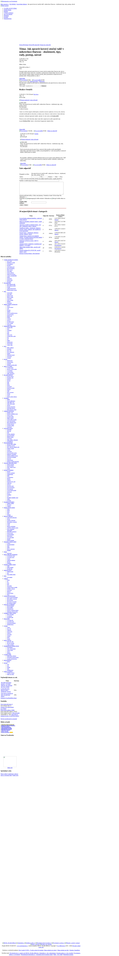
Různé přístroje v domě (11, 409)
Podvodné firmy (10, 608)
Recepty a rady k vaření (12, 369)
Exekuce (8, 449)
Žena (61, 176)
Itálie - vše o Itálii (58, 954)
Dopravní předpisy (10, 435)
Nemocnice (9, 324)
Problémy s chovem (11, 588)
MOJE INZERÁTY (7, 660)
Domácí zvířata (10, 593)
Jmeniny (8, 636)
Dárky (8, 637)
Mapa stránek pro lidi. (63, 950)
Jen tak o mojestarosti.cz (12, 658)
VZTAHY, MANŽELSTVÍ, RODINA (11, 259)
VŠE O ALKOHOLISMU (6, 727)
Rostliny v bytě (10, 412)
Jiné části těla (9, 343)
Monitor (8, 478)
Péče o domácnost (10, 352)
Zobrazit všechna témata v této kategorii (29, 253)
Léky (8, 308)
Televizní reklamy (10, 465)
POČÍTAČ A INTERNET (8, 470)
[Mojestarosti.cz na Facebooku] (9, 1)
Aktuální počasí (10, 670)
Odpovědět (22, 78)
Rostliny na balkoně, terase (12, 413)
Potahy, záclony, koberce (12, 396)
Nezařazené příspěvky (11, 623)
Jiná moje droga (10, 314)
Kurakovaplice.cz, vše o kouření (65, 953)
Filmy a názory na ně (11, 467)
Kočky (8, 580)
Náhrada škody (10, 460)
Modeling (9, 550)
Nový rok (9, 628)
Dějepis (8, 519)
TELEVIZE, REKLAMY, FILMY (10, 463)
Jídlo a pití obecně (10, 373)
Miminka (9, 301)
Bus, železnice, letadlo (11, 603)
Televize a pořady (10, 464)
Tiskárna (9, 480)
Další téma (42, 81)
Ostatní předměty (10, 534)
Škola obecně (9, 536)
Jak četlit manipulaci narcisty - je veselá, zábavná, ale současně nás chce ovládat (6, 685)
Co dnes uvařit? (10, 367)
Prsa (8, 337)
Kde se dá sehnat (10, 614)
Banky (8, 511)
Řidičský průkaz (10, 437)
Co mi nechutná (10, 372)
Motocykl (9, 431)
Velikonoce (9, 630)
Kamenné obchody (10, 544)
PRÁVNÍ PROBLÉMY (8, 442)
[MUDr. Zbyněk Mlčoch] (9, 943)
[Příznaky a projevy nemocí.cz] (72, 943)
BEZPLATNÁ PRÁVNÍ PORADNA (8, 725)
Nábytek (8, 389)
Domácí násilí (9, 280)
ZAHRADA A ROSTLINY (9, 411)
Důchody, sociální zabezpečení (13, 461)
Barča (56, 230)
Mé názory (9, 504)
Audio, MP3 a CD (10, 402)
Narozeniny (9, 634)
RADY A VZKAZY (7, 640)
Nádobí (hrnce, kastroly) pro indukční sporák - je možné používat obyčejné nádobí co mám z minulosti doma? (31, 237)
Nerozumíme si (10, 264)
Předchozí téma (34, 81)
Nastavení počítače (10, 487)
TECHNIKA (12, 4)
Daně (8, 513)
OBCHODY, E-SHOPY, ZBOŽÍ (10, 541)
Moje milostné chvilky (11, 285)
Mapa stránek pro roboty (50, 950)
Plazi (8, 584)
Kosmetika (9, 349)
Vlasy (8, 331)
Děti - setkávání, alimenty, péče (13, 447)
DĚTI (5, 291)
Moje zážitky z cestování (12, 598)
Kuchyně (9, 379)
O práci (8, 558)
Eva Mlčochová (61, 946)
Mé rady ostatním (10, 643)
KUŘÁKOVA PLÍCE (5, 726)
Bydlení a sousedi (10, 448)
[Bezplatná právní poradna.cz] (43, 943)
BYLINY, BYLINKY (5, 732)
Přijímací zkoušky (10, 540)
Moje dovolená (10, 600)
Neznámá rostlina (10, 425)
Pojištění (9, 514)
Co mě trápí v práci (11, 555)
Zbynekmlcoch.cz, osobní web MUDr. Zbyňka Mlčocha (24, 953)
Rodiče (8, 277)
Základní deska (10, 474)
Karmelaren (58, 245)
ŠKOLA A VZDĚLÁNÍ (8, 516)
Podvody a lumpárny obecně (12, 610)
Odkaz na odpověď (52, 131)
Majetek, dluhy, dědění (11, 444)
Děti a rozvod (9, 269)
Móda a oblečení (10, 347)
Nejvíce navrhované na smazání (9, 719)
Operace (8, 320)
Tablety (8, 499)
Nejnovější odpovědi (34, 45)
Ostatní (8, 638)
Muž (56, 176)
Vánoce (8, 627)
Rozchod (9, 265)
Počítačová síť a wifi (11, 481)
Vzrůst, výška (9, 344)
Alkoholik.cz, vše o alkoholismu (47, 953)
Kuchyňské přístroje (22, 4)
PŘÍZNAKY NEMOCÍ (5, 730)
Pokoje (8, 385)
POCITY (5, 359)
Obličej (8, 340)
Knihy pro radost (10, 674)
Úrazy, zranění (10, 323)
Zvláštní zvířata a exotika (12, 587)
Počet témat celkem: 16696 (7, 710)
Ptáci (8, 582)
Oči (7, 339)
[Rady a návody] (35, 944)
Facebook (9, 500)
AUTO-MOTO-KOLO (8, 428)
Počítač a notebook (11, 472)
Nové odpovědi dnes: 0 (7, 704)
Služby (8, 547)
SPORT (5, 551)
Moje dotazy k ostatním (11, 601)
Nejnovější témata (23, 45)
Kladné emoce (10, 360)
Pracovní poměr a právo (12, 452)
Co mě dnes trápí (10, 621)
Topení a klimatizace (11, 400)
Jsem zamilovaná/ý (11, 266)
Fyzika (8, 524)
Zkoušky (8, 538)
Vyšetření (9, 318)
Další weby (15, 775)
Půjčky (8, 510)
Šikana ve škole (10, 297)
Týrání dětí (9, 298)
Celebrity (9, 506)
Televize (8, 405)
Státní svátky (9, 631)
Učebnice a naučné (10, 672)
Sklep (8, 383)
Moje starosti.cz (5, 4)
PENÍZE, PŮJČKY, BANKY (9, 507)
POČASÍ (5, 663)
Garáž (8, 395)
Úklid (8, 390)
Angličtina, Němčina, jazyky (12, 527)
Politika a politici (10, 503)
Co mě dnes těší (10, 620)
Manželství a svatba (11, 262)
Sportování (9, 553)
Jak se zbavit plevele (11, 421)
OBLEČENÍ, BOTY (7, 570)
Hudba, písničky (10, 567)
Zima (8, 668)
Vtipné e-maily (10, 650)
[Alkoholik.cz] (20, 943)
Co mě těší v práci (10, 557)
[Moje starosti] (4, 5)
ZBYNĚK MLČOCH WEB (6, 728)
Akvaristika (9, 585)
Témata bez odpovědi (45, 45)
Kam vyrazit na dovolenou (12, 597)
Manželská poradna (68, 954)
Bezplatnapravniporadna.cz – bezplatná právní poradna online (37, 954)
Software (9, 484)
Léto (8, 665)
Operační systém (10, 486)
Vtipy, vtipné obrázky (11, 648)
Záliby (8, 565)
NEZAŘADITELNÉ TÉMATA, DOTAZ (11, 646)
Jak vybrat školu (10, 537)
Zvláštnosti (9, 330)
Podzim (8, 667)
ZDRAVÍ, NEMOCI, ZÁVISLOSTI (10, 304)
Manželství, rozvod (11, 445)
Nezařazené (9, 278)
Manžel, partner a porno (12, 290)
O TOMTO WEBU (7, 654)
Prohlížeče (9, 494)
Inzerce (8, 661)
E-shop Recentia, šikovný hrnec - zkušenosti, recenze (6, 690)
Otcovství (9, 458)
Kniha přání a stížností (11, 655)
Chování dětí (9, 292)
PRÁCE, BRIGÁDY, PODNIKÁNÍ (10, 554)
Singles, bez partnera (11, 274)
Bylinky (8, 317)
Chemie (8, 523)
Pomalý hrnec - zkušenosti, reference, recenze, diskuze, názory (29, 233)
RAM (8, 475)
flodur (56, 219)
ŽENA (5, 346)
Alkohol (8, 311)
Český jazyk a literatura (12, 517)
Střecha (8, 393)
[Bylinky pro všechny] (46, 944)
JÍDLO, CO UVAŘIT (8, 366)
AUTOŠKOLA (10, 441)
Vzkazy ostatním (10, 644)
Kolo (8, 432)
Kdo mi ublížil (10, 607)
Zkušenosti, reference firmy (12, 611)
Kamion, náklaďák (11, 434)
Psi (7, 581)
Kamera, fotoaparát (11, 406)
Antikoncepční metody (11, 288)
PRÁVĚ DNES (7, 618)
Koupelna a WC (10, 377)
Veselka (36, 133)
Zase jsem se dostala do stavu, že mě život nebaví (7, 695)
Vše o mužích (9, 577)
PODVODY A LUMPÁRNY (9, 604)
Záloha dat (9, 483)
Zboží (8, 546)
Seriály (8, 468)
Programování (10, 488)
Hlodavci (9, 591)
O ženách (9, 357)
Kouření (8, 310)
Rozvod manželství (10, 268)
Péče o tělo (9, 350)
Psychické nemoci (10, 321)
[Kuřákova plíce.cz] (30, 943)
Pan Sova (36, 94)
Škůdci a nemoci (10, 418)
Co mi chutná (9, 370)
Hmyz (8, 594)
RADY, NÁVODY (4, 731)
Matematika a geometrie (12, 521)
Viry (8, 496)
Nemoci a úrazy (10, 307)
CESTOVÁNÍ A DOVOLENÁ (9, 596)
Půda (8, 382)
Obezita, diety (10, 327)
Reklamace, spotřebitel (11, 454)
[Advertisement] (41, 32)
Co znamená (9, 615)
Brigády (8, 561)
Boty (8, 573)
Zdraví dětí (9, 294)
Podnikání (9, 563)
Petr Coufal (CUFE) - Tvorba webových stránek (31, 950)
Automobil (9, 429)
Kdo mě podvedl (10, 605)
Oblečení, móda (10, 571)
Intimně (8, 353)
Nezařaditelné (10, 647)
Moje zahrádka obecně (11, 422)
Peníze (8, 509)
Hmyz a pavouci (10, 392)
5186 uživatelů (16, 713)
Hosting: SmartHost (75, 950)
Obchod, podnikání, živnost (12, 455)
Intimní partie (10, 342)
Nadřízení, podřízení (11, 560)
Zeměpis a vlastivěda (11, 520)
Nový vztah (9, 261)
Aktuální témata (10, 624)
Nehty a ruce (9, 334)
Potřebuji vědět (10, 617)
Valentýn (9, 633)
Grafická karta (10, 477)
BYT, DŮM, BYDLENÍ (8, 375)
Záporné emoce (10, 362)
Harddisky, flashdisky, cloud (12, 497)
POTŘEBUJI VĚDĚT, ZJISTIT (10, 613)
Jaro (8, 664)
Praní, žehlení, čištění (11, 574)
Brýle (8, 328)
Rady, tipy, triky (10, 641)
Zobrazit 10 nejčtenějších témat (9, 698)
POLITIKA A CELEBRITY (9, 502)
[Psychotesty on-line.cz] (58, 943)
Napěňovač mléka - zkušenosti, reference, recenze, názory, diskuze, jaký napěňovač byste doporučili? (30, 229)
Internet (8, 471)
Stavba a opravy (10, 376)
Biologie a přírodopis (11, 526)
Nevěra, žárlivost (10, 272)
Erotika (8, 287)
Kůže (8, 333)
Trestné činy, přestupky (11, 457)
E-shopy (8, 543)
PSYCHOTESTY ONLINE (6, 729)
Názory (8, 651)
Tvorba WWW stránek (11, 490)
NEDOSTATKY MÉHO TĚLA (10, 326)
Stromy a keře (10, 415)
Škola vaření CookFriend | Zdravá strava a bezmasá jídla (9, 774)
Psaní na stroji (10, 533)
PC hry (8, 493)
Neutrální (9, 363)
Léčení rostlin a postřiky (12, 419)
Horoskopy (9, 281)
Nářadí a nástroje (10, 424)
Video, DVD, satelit (11, 403)
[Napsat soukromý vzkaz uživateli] (28, 100)
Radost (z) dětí (10, 295)
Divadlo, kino (9, 568)
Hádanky (9, 653)
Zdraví (8, 305)
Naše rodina (9, 271)
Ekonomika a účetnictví (11, 531)
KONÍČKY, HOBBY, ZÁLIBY (10, 564)
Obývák (8, 380)
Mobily (8, 399)
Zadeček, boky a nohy (11, 336)
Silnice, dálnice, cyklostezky (12, 439)
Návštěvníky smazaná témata (13, 657)
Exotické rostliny (10, 416)
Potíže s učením (10, 300)
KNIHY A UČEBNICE (8, 671)
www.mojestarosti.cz (22, 946)
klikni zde (9, 767)
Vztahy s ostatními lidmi (12, 275)
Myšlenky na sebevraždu (12, 365)
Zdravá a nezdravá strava (12, 313)
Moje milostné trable (11, 284)
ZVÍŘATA (6, 578)
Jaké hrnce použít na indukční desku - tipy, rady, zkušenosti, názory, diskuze (30, 225)
